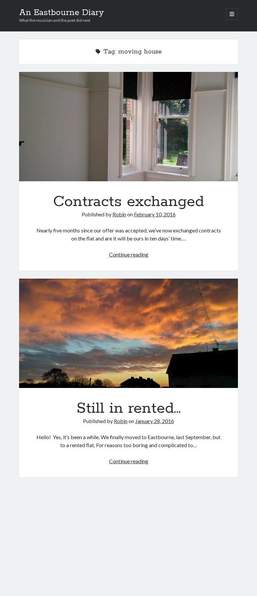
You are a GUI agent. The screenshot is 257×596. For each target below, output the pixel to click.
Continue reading (128, 254)
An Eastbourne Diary (61, 12)
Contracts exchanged (128, 126)
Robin (119, 214)
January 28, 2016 (154, 421)
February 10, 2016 (155, 214)
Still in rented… (128, 333)
